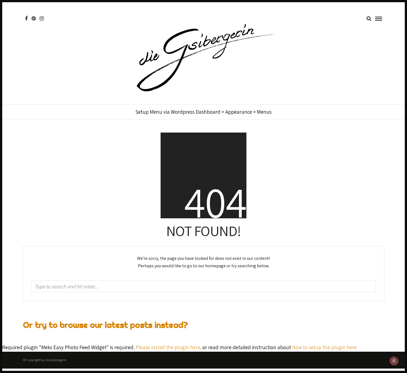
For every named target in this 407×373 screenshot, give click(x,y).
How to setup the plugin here (324, 347)
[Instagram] (42, 18)
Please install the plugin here (168, 347)
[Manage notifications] (394, 360)
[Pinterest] (34, 18)
